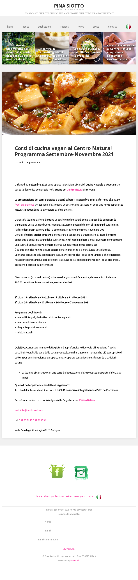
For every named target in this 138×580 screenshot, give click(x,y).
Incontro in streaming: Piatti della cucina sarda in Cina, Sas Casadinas (53, 54)
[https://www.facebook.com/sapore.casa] (59, 471)
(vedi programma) (24, 204)
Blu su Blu (75, 560)
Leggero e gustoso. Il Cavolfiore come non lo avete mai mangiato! (87, 54)
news (81, 26)
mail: (17, 410)
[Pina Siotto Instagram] (79, 470)
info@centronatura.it (31, 410)
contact (112, 26)
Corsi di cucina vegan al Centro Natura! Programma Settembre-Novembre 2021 (121, 52)
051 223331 (39, 420)
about (25, 26)
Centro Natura (74, 189)
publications (45, 26)
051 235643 (25, 420)
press (96, 26)
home (10, 26)
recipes (65, 26)
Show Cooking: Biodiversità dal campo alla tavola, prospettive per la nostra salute (18, 52)
